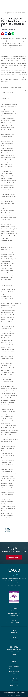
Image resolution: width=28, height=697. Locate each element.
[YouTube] (17, 575)
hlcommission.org (5, 693)
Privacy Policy (20, 580)
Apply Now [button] (14, 557)
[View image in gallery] (7, 529)
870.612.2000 (10, 585)
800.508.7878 (17, 585)
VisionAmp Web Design (12, 580)
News (2, 12)
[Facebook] (10, 575)
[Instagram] (13, 575)
